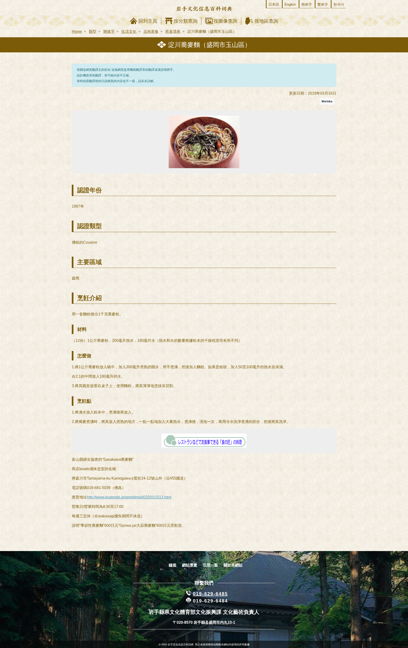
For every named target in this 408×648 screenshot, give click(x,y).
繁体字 (322, 4)
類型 (92, 31)
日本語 (273, 4)
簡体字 (306, 4)
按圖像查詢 (225, 21)
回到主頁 (147, 21)
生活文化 (128, 31)
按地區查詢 (266, 21)
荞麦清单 (172, 31)
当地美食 (150, 31)
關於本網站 (233, 565)
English (290, 4)
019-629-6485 (210, 593)
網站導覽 (189, 565)
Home (77, 31)
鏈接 (172, 565)
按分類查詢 (185, 21)
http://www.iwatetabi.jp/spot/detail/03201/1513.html (129, 497)
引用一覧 (210, 565)
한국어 (338, 4)
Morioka (327, 101)
